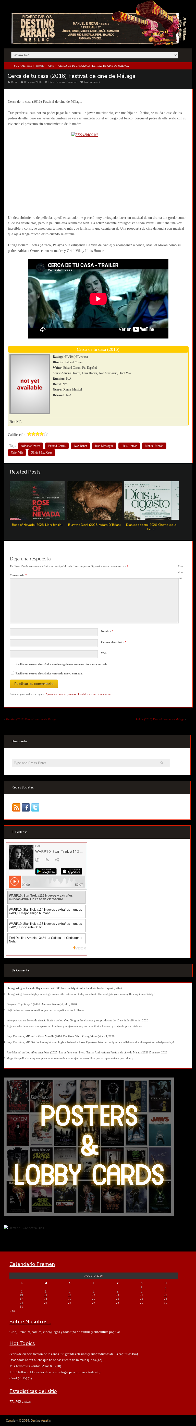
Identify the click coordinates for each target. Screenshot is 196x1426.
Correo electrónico (114, 642)
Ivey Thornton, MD (18, 1036)
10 (21, 1294)
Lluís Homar (129, 446)
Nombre (107, 631)
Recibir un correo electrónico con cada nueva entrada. (49, 673)
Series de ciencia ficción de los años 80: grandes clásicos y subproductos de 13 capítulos (79, 1020)
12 (69, 1294)
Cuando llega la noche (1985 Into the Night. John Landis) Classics (65, 988)
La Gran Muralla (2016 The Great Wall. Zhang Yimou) (66, 1036)
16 (165, 1294)
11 (45, 1294)
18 (45, 1298)
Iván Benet (80, 446)
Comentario (18, 575)
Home (40, 65)
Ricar (14, 82)
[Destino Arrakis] (99, 40)
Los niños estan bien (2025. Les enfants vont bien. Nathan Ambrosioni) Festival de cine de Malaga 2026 (87, 1052)
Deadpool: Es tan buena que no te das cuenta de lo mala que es (52, 1360)
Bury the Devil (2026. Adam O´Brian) (94, 524)
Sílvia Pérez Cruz (41, 452)
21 (117, 1298)
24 (21, 1302)
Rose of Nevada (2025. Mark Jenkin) (37, 524)
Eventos (60, 82)
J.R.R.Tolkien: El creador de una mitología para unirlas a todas (52, 1372)
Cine (51, 65)
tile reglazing (14, 988)
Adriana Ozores (30, 446)
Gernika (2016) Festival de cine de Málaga (31, 719)
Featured (71, 82)
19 (69, 1298)
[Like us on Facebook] (26, 807)
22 (141, 1298)
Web (103, 653)
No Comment (92, 82)
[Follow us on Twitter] (35, 807)
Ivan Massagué (104, 446)
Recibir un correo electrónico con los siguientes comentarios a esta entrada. (62, 664)
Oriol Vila (17, 452)
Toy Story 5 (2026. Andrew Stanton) (40, 1004)
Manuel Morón (154, 446)
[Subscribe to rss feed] (16, 807)
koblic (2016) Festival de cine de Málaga (160, 719)
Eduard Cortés (57, 446)
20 (93, 1298)
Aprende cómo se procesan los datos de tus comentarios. (78, 693)
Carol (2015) (18, 1378)
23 (165, 1298)
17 (21, 1298)
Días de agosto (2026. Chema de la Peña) (151, 526)
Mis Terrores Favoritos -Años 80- (32, 1366)
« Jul (12, 1310)
